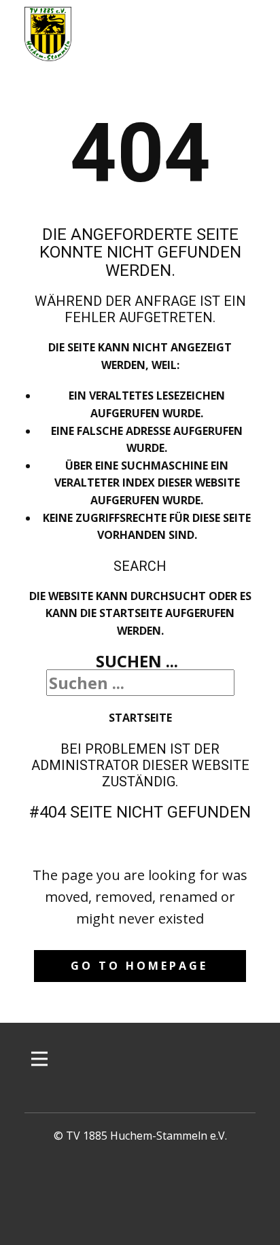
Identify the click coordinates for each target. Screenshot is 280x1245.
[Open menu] (39, 1059)
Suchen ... (137, 661)
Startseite (140, 717)
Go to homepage (139, 965)
